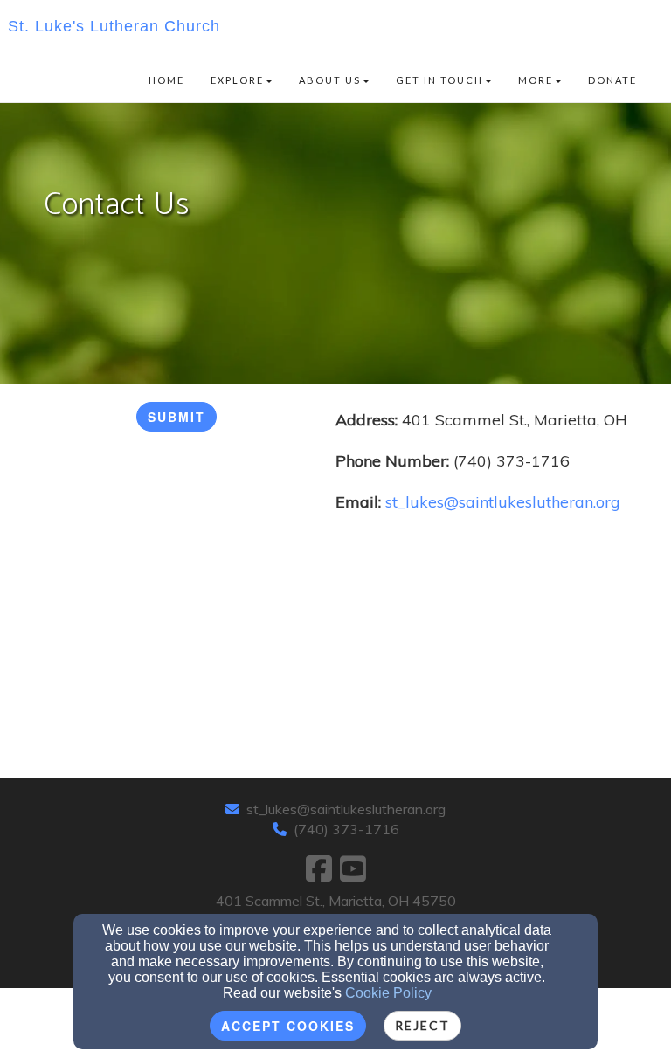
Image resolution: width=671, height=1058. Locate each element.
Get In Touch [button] (439, 80)
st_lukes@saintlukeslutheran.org (346, 809)
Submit (176, 416)
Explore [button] (237, 80)
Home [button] (166, 80)
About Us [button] (330, 80)
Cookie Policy (388, 992)
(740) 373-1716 (346, 829)
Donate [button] (612, 80)
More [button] (535, 80)
